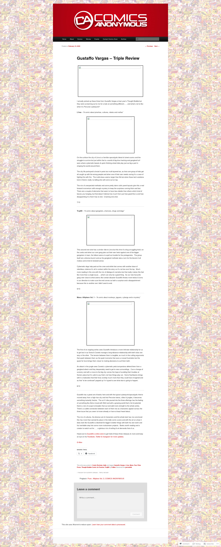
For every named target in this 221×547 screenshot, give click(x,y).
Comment (136, 514)
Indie (104, 465)
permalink (128, 467)
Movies (88, 39)
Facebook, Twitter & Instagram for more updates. (105, 436)
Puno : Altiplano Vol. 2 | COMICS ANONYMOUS (106, 478)
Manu (131, 465)
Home (64, 39)
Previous (149, 46)
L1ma (127, 465)
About (72, 39)
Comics (79, 39)
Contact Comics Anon (110, 39)
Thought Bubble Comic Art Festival (92, 467)
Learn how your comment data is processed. (108, 524)
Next (156, 46)
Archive (123, 39)
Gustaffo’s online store (95, 433)
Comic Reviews (97, 465)
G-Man (79, 442)
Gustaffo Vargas (119, 465)
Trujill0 (107, 467)
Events (97, 39)
